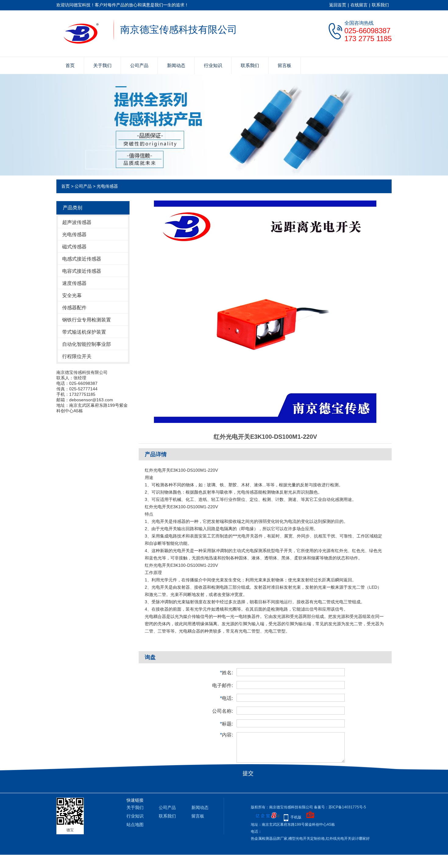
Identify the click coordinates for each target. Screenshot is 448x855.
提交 (248, 773)
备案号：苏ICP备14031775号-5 (340, 807)
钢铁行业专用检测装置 (86, 319)
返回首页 (337, 4)
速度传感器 (74, 283)
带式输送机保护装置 (84, 332)
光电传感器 (107, 186)
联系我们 (380, 4)
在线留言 (359, 4)
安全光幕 (72, 295)
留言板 (284, 65)
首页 (70, 65)
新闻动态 (176, 65)
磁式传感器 (74, 246)
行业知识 (213, 65)
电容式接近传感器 (81, 271)
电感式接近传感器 (81, 258)
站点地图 (135, 824)
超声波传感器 (76, 222)
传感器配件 (74, 307)
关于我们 (102, 65)
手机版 (295, 817)
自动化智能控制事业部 (86, 344)
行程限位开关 (76, 356)
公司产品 (139, 65)
